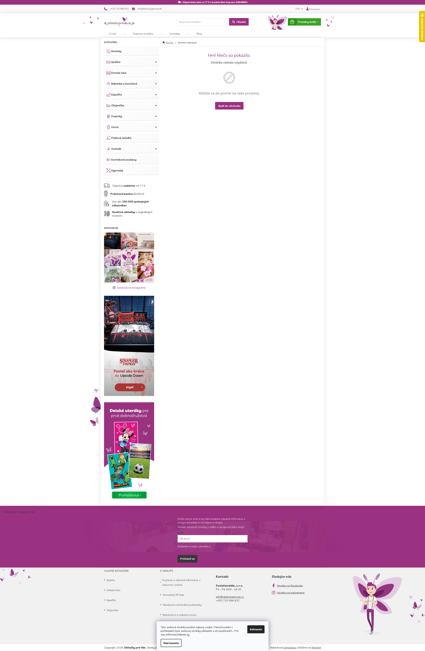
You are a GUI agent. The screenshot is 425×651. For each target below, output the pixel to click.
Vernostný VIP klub (173, 594)
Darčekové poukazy (123, 159)
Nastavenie (171, 643)
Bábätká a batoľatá (124, 83)
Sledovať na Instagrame (131, 287)
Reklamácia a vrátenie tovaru (179, 614)
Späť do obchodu (229, 105)
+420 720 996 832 (228, 600)
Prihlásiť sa (187, 558)
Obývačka (117, 105)
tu (188, 634)
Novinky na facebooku (290, 585)
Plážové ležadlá (121, 138)
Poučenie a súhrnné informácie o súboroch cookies (181, 582)
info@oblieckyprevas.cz (230, 596)
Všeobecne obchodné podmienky (182, 604)
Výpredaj (117, 170)
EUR (298, 8)
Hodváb (116, 148)
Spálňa (115, 62)
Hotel (115, 127)
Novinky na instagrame (291, 592)
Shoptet (316, 647)
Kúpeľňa (116, 94)
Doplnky (116, 116)
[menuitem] (112, 33)
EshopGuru (289, 647)
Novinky (116, 51)
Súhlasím (256, 629)
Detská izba (118, 72)
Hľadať (241, 22)
